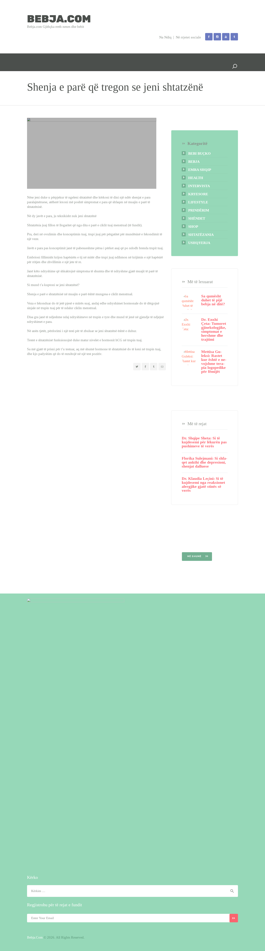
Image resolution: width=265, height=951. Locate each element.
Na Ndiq (165, 37)
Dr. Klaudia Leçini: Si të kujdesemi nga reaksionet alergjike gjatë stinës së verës (203, 484)
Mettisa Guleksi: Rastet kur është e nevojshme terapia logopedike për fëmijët (213, 362)
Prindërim (198, 210)
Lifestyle (198, 202)
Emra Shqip (199, 170)
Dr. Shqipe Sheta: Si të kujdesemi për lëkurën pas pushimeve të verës (204, 442)
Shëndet (196, 218)
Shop (193, 226)
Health (195, 178)
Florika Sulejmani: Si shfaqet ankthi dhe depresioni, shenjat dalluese (204, 462)
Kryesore (198, 194)
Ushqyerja (199, 243)
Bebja (194, 161)
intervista (199, 186)
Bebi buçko (199, 153)
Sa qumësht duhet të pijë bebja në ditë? (213, 300)
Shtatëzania (201, 235)
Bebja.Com (35, 937)
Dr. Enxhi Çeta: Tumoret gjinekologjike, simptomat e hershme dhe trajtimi (213, 329)
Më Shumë (194, 556)
